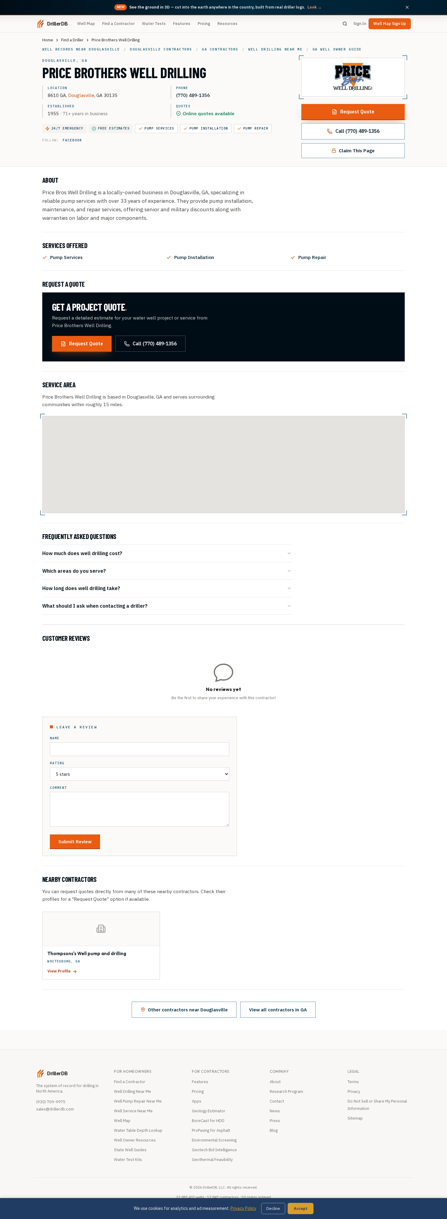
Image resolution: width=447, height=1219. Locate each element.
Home (47, 40)
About (275, 1081)
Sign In (359, 23)
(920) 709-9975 (50, 1101)
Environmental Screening (214, 1140)
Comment (58, 788)
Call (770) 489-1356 (357, 131)
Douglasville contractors (161, 49)
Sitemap (355, 1118)
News (275, 1111)
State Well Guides (130, 1149)
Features (181, 23)
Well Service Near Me (133, 1111)
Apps (196, 1101)
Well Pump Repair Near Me (138, 1101)
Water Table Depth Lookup (138, 1130)
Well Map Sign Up (389, 23)
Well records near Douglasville (81, 49)
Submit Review (75, 841)
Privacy (354, 1091)
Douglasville (81, 95)
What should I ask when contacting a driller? (94, 606)
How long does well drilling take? (81, 588)
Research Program (286, 1091)
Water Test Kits (128, 1159)
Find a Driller (72, 40)
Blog (274, 1130)
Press (275, 1120)
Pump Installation (208, 128)
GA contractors (220, 49)
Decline (273, 1208)
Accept (300, 1208)
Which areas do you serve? (74, 571)
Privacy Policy (243, 1208)
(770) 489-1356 (193, 95)
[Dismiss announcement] (407, 7)
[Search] (345, 24)
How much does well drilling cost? (82, 553)
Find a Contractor (118, 23)
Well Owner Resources (135, 1140)
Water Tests (154, 23)
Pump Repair (255, 128)
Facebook (72, 140)
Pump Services (159, 128)
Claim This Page (357, 150)
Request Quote (357, 112)
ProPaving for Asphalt (211, 1130)
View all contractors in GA (278, 1010)
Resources (227, 23)
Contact (277, 1101)
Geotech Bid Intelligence (214, 1149)
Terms (353, 1081)
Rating (57, 763)
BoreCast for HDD (208, 1120)
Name (55, 738)
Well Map (86, 23)
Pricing (204, 23)
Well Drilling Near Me (132, 1091)
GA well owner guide (337, 49)
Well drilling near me (275, 49)
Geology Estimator (208, 1111)
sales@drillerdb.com (55, 1109)
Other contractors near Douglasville (188, 1010)
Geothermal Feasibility (212, 1159)
